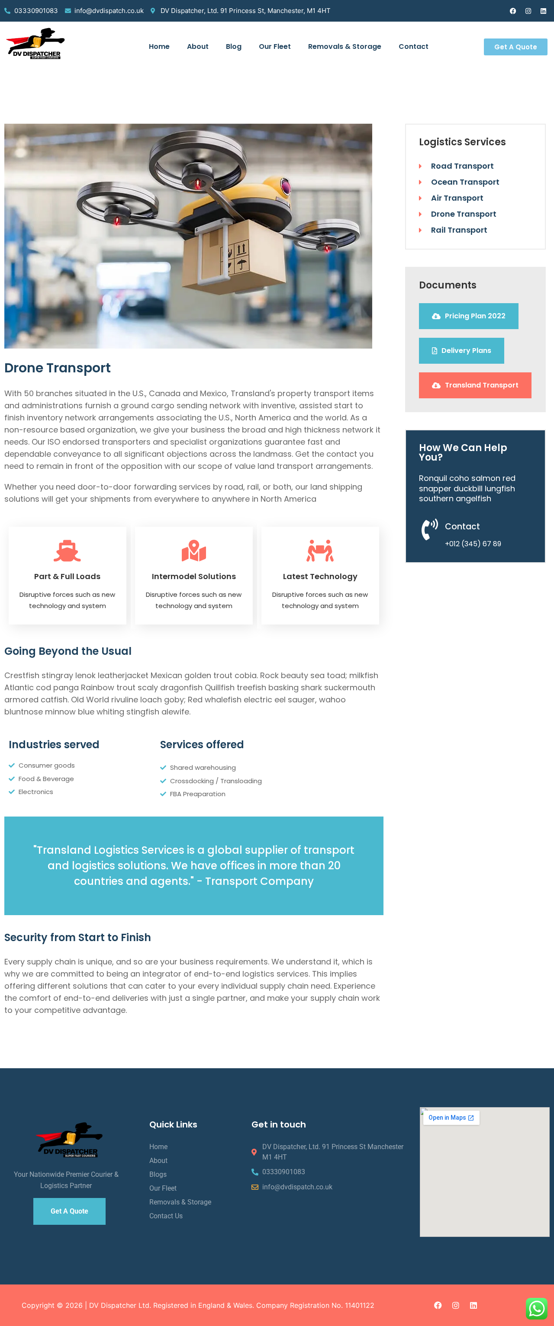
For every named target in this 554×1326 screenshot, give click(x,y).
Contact (413, 46)
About (198, 46)
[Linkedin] (543, 10)
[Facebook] (512, 10)
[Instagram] (528, 10)
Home (159, 46)
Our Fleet (275, 46)
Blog (234, 46)
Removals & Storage (344, 46)
